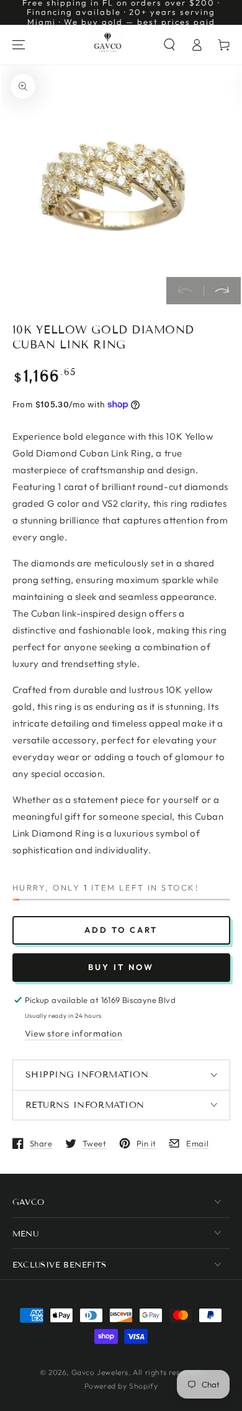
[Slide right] (222, 290)
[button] (169, 44)
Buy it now (121, 967)
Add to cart (121, 930)
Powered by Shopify (121, 1386)
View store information (74, 1033)
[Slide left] (185, 290)
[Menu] (18, 44)
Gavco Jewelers (99, 1372)
